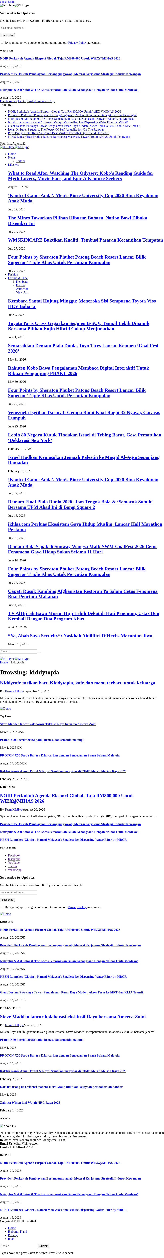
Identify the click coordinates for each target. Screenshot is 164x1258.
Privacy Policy (77, 42)
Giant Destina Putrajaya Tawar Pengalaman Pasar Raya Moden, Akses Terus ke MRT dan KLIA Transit (73, 126)
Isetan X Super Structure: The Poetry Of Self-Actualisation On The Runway (56, 129)
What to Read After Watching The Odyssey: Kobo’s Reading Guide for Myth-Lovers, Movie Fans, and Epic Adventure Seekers (80, 176)
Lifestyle (13, 164)
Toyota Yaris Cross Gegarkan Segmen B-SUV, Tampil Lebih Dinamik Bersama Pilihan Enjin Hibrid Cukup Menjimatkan (78, 326)
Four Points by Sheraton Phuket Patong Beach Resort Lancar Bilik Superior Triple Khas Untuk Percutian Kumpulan (77, 259)
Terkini (20, 161)
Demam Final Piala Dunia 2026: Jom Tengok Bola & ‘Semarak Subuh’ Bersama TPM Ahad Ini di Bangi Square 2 (80, 504)
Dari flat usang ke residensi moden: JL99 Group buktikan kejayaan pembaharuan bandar (61, 1086)
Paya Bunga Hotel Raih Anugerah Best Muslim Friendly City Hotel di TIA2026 (58, 133)
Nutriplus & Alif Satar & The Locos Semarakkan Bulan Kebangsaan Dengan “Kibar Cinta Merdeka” (69, 89)
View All (21, 292)
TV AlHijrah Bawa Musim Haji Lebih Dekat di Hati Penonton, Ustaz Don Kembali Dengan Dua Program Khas (83, 616)
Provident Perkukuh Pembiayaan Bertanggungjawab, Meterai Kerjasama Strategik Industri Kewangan (70, 74)
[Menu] (1, 656)
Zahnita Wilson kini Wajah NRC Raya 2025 (30, 1102)
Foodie (20, 285)
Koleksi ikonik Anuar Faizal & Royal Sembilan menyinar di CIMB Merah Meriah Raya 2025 (63, 771)
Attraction (22, 288)
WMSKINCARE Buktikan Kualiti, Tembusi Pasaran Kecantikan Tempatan (85, 240)
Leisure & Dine (18, 278)
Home (12, 154)
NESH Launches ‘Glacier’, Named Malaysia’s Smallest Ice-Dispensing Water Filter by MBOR (68, 122)
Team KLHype (14, 691)
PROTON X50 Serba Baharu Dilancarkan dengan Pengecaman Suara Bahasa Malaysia (60, 755)
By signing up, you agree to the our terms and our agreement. (52, 42)
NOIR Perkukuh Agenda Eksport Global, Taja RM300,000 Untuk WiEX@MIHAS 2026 (60, 58)
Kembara (22, 281)
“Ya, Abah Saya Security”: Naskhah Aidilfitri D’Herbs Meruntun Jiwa (80, 635)
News (11, 157)
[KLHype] (14, 147)
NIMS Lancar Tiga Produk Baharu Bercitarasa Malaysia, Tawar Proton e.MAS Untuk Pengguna (69, 136)
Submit (43, 1245)
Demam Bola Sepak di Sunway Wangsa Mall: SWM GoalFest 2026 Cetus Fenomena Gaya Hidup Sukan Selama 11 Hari (82, 549)
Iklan (11, 1238)
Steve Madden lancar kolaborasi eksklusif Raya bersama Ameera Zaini (48, 724)
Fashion (13, 274)
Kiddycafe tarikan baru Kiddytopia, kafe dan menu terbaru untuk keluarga (77, 682)
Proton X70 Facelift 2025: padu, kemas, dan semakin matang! (42, 740)
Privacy (13, 1235)
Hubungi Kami (17, 1231)
